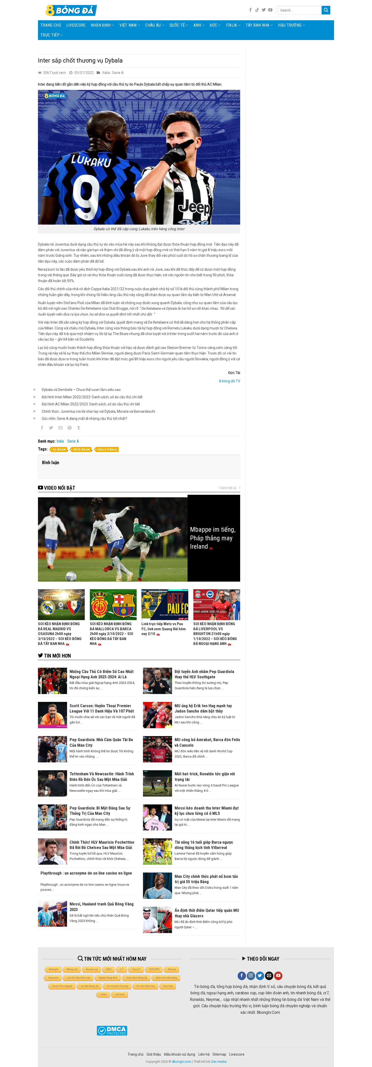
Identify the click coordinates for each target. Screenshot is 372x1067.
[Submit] (326, 10)
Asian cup (92, 969)
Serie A (118, 73)
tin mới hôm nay (146, 986)
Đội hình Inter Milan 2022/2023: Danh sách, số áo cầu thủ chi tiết (92, 397)
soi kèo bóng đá (89, 986)
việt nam (120, 994)
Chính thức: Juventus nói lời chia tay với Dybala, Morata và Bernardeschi (98, 411)
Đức (213, 25)
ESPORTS (154, 969)
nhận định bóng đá (136, 977)
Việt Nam (128, 25)
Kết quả (172, 969)
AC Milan (59, 449)
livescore (76, 25)
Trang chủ (50, 25)
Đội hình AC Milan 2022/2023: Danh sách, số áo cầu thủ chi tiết (91, 404)
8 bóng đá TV (229, 381)
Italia (231, 25)
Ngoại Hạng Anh (108, 977)
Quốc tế (177, 25)
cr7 (122, 969)
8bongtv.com (181, 1061)
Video (103, 994)
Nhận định (101, 25)
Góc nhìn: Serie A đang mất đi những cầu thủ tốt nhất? (84, 419)
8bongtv (53, 969)
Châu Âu (153, 25)
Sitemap (219, 1054)
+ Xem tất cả (227, 488)
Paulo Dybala (107, 449)
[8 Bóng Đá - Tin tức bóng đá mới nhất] (72, 10)
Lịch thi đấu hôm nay (78, 977)
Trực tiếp (49, 35)
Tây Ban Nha (258, 25)
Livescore (236, 1054)
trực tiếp (168, 986)
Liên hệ (204, 1054)
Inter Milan (81, 449)
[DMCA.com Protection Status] (112, 1031)
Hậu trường (289, 25)
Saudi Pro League (62, 986)
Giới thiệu (154, 1054)
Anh (197, 25)
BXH (109, 969)
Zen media (218, 1061)
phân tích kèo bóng (166, 977)
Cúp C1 (136, 969)
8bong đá (72, 969)
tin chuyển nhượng (117, 986)
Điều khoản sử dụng (179, 1054)
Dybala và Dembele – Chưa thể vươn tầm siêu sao (81, 390)
